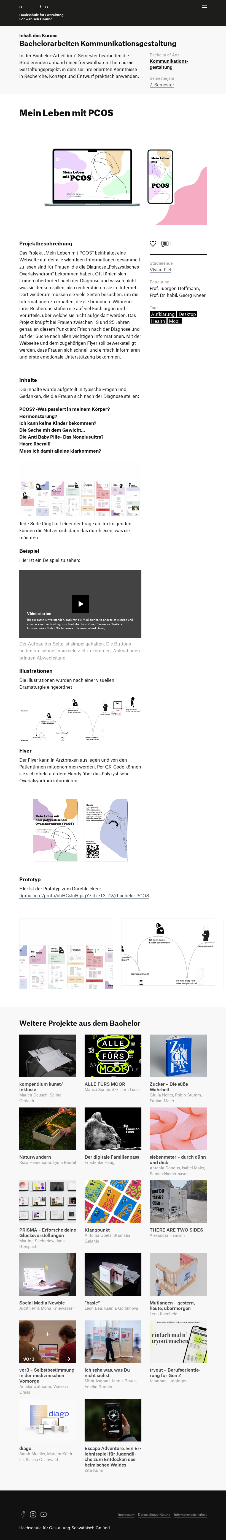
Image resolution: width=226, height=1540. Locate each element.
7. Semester (162, 84)
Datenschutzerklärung (90, 628)
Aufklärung (163, 314)
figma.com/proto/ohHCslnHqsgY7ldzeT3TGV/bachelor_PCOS (84, 895)
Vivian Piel (160, 269)
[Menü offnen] (204, 7)
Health (158, 321)
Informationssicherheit (190, 1514)
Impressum (126, 1514)
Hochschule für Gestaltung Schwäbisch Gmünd (64, 1527)
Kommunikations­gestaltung (169, 64)
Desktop (187, 314)
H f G (41, 13)
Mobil (175, 321)
